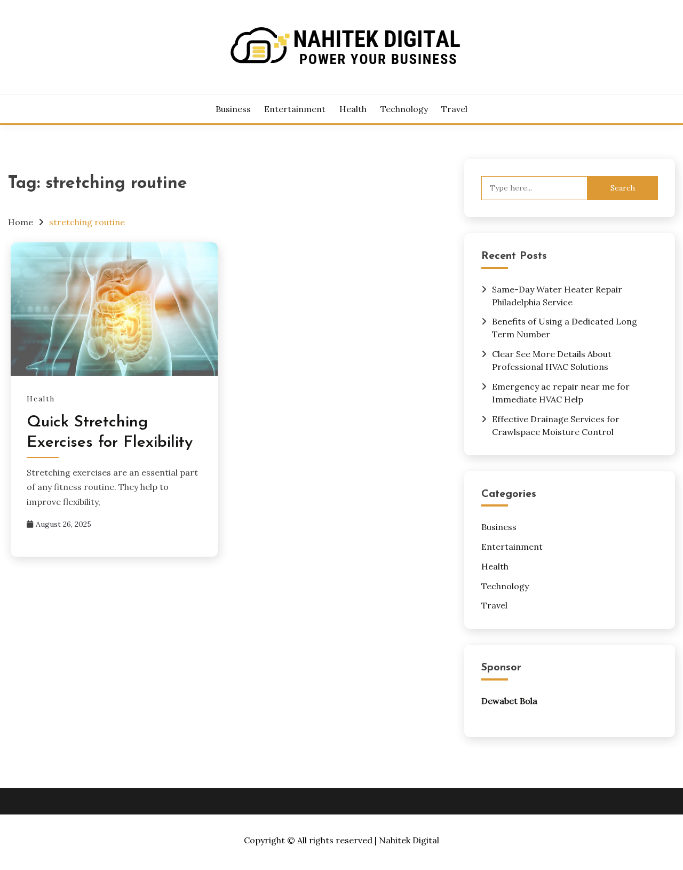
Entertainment (294, 109)
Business (233, 109)
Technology (404, 109)
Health (353, 109)
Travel (454, 109)
